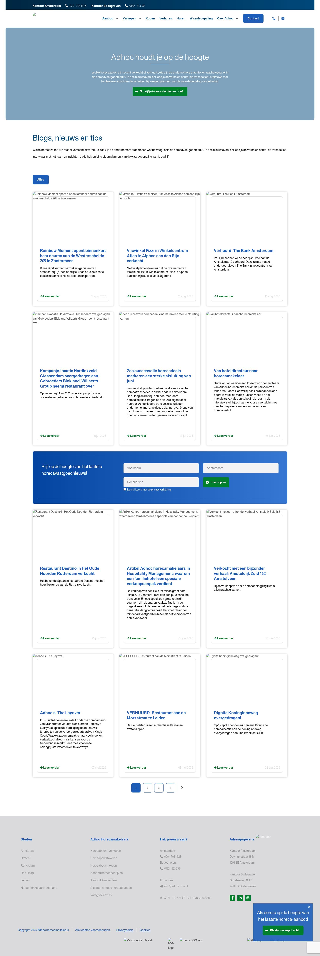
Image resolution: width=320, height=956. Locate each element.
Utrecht (26, 858)
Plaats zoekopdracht (284, 930)
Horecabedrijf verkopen (105, 850)
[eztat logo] (283, 942)
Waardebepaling (201, 18)
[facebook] (232, 898)
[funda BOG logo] (210, 942)
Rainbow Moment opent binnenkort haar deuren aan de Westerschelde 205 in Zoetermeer (73, 255)
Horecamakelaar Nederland (39, 887)
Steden (26, 839)
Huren (181, 18)
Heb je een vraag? (173, 839)
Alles (40, 179)
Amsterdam (28, 850)
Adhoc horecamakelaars (109, 839)
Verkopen (130, 18)
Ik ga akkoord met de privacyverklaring (148, 489)
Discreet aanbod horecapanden (111, 887)
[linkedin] (240, 898)
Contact (253, 18)
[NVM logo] (171, 944)
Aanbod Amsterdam (103, 880)
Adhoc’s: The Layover (60, 713)
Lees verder (51, 296)
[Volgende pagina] (181, 788)
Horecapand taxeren (103, 858)
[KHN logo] (255, 942)
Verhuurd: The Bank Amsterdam (243, 250)
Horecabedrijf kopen (103, 865)
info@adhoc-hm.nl (176, 886)
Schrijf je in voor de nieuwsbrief (161, 91)
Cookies (145, 930)
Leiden (25, 880)
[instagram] (248, 898)
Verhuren (165, 18)
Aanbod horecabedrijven (106, 873)
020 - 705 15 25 (78, 5)
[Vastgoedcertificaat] (143, 942)
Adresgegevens (242, 839)
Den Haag (27, 873)
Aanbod (108, 18)
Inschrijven (218, 482)
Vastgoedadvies (101, 895)
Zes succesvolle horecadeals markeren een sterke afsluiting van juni (159, 375)
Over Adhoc (225, 18)
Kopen (150, 18)
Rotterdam (28, 865)
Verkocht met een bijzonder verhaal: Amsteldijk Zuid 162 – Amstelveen (241, 573)
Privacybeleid (125, 930)
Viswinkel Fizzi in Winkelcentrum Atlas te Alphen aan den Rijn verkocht (157, 255)
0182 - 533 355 (137, 5)
